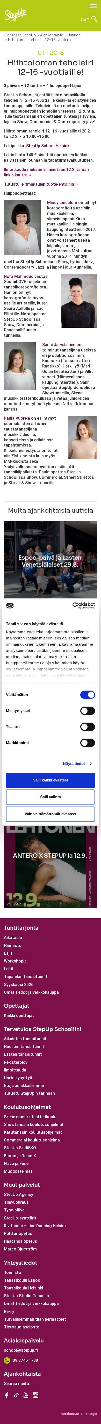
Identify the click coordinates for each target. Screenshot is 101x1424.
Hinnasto (12, 945)
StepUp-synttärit (20, 1218)
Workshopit (15, 961)
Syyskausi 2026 (18, 984)
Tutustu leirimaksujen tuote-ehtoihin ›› (41, 184)
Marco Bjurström (20, 1249)
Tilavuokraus (16, 1202)
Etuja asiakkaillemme (24, 1085)
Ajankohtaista (22, 1374)
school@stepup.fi (21, 1350)
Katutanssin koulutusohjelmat (33, 1132)
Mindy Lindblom (62, 202)
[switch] (87, 711)
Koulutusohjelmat (27, 1107)
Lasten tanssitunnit (23, 1054)
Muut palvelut (22, 1185)
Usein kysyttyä (18, 1077)
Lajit (8, 953)
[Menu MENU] (93, 6)
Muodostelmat (18, 1171)
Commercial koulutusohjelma (32, 1140)
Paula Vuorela (17, 418)
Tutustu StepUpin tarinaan (29, 1093)
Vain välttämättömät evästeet (50, 814)
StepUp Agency (18, 1194)
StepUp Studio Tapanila (26, 1295)
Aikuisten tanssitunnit (25, 1038)
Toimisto (12, 1272)
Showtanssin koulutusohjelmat (34, 1124)
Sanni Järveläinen (58, 344)
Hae (85, 20)
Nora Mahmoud (18, 276)
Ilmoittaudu (15, 1070)
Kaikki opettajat (19, 1015)
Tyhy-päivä (14, 1210)
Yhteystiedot (20, 1263)
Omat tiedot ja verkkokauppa (31, 992)
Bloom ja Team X (20, 1155)
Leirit (9, 968)
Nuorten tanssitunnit (24, 1046)
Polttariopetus (18, 1233)
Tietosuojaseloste (21, 1327)
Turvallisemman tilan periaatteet (35, 1319)
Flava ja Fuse (16, 1163)
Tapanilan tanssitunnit (25, 976)
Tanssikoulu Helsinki (23, 1288)
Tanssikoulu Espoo (22, 1280)
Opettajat (16, 1006)
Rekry (9, 1311)
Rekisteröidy (15, 1062)
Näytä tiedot (74, 763)
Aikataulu (13, 937)
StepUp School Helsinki (48, 145)
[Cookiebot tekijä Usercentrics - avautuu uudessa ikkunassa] (72, 605)
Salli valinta (50, 797)
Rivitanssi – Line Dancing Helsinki (36, 1225)
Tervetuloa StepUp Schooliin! (42, 1029)
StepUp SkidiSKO (20, 1147)
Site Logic (89, 1414)
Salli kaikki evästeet (50, 780)
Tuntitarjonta (21, 928)
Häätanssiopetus (20, 1241)
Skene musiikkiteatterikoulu (30, 1116)
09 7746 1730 (25, 1360)
